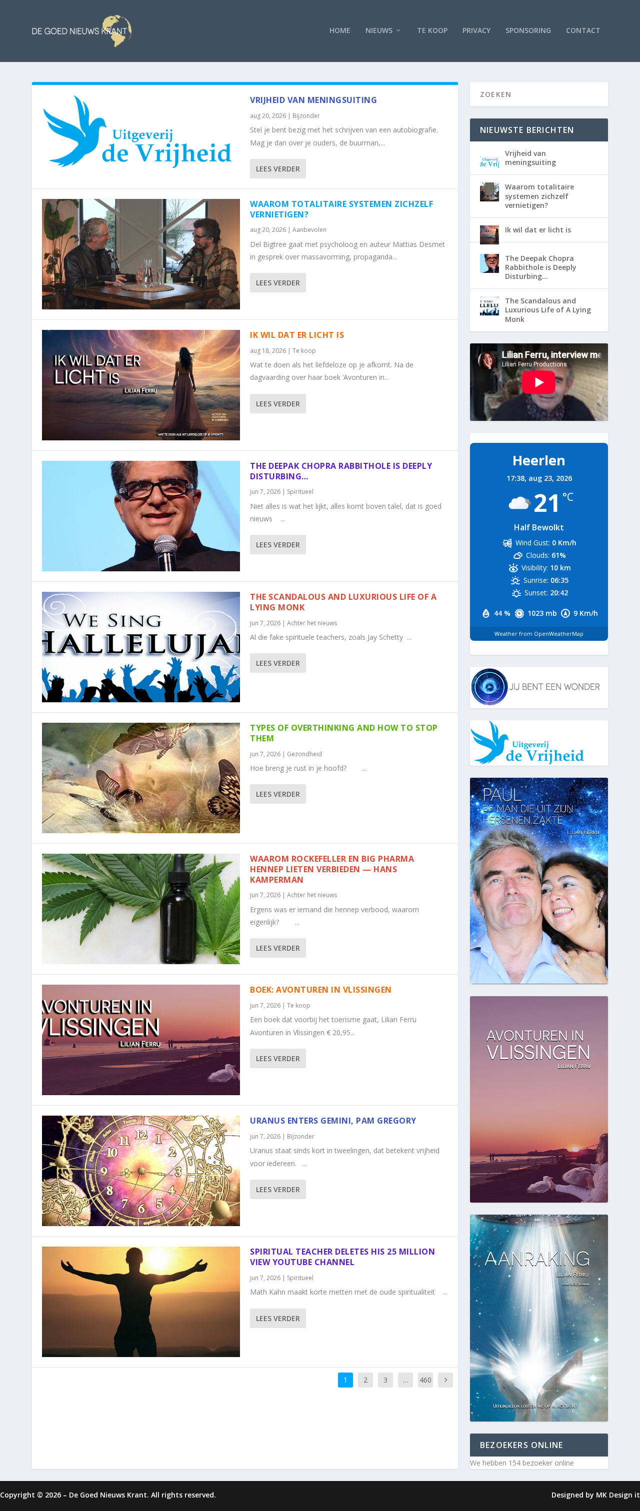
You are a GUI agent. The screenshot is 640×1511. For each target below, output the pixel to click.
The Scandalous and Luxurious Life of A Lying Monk (343, 602)
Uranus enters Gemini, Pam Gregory (333, 1120)
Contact (583, 30)
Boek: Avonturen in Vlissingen (321, 989)
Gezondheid (304, 754)
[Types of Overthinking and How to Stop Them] (141, 778)
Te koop (432, 30)
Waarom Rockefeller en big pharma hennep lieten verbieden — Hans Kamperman (332, 869)
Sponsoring (528, 30)
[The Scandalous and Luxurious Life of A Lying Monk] (141, 647)
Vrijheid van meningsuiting (313, 99)
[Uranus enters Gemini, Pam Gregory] (141, 1171)
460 (426, 1380)
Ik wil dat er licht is (297, 334)
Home (340, 30)
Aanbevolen (309, 229)
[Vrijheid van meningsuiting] (141, 131)
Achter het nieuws (312, 623)
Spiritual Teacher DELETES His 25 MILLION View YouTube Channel (342, 1257)
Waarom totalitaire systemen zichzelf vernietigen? (341, 209)
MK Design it (618, 1495)
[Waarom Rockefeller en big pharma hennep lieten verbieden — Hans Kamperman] (141, 909)
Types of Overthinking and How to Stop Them (344, 733)
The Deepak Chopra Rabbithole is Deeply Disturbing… (341, 471)
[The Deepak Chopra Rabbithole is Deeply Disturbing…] (141, 516)
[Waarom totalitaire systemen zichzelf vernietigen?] (141, 254)
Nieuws (379, 30)
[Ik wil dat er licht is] (141, 385)
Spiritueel (300, 491)
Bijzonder (306, 115)
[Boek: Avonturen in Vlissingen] (141, 1040)
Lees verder (278, 168)
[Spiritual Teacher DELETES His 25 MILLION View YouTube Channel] (141, 1302)
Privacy (476, 30)
